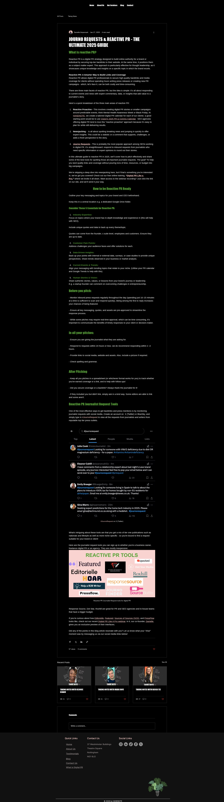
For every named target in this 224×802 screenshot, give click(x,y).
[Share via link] (87, 642)
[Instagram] (121, 744)
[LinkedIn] (126, 744)
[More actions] (153, 32)
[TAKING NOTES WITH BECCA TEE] (150, 676)
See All (164, 662)
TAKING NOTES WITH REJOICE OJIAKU (71, 690)
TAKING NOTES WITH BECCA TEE (148, 689)
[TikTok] (131, 744)
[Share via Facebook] (70, 642)
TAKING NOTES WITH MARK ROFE (111, 689)
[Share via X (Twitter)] (76, 642)
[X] (141, 744)
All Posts (60, 16)
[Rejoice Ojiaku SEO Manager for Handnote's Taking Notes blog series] (74, 676)
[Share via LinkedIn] (81, 642)
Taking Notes (72, 16)
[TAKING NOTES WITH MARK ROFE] (112, 676)
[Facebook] (136, 744)
